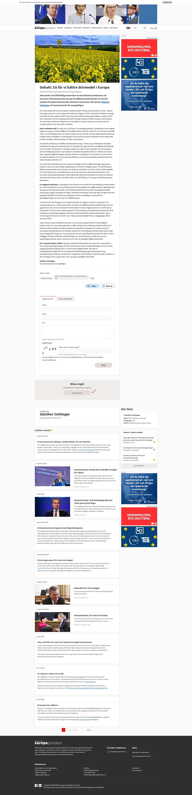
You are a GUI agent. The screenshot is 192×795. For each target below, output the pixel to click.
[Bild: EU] (52, 476)
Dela (94, 286)
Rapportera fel (47, 299)
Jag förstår (167, 2)
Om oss (148, 756)
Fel (43, 323)
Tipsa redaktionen (65, 299)
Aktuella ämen (144, 752)
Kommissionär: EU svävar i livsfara (91, 615)
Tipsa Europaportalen (139, 756)
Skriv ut (109, 286)
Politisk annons (151, 38)
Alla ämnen (113, 28)
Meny (152, 28)
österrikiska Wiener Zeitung (46, 568)
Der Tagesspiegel (83, 719)
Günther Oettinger (46, 278)
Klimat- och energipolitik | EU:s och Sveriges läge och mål (70, 277)
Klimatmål (77, 28)
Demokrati (86, 28)
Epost (44, 314)
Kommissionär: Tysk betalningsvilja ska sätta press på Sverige (93, 501)
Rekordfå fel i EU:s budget (87, 588)
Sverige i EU (68, 28)
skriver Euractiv (90, 682)
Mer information (56, 2)
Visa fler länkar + (139, 466)
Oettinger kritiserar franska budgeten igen (138, 448)
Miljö (92, 278)
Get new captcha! (43, 353)
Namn (44, 305)
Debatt (105, 28)
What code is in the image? (69, 347)
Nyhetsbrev (136, 752)
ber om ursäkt (79, 677)
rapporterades (88, 450)
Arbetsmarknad (96, 28)
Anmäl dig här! (77, 393)
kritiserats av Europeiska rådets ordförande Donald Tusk (88, 688)
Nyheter (60, 28)
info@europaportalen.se (118, 752)
